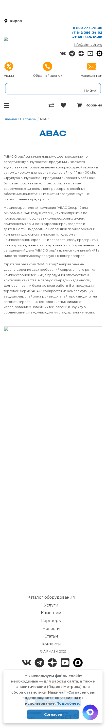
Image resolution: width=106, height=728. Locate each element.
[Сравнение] (55, 105)
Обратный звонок (47, 75)
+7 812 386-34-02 (86, 32)
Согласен (53, 714)
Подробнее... (68, 703)
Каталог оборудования (51, 597)
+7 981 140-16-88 (87, 37)
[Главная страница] (30, 39)
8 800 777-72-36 (87, 28)
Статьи (51, 636)
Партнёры (28, 119)
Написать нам (91, 75)
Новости (51, 628)
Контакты (51, 644)
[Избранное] (67, 105)
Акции (9, 75)
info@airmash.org (88, 44)
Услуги (51, 605)
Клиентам (51, 612)
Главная (10, 119)
